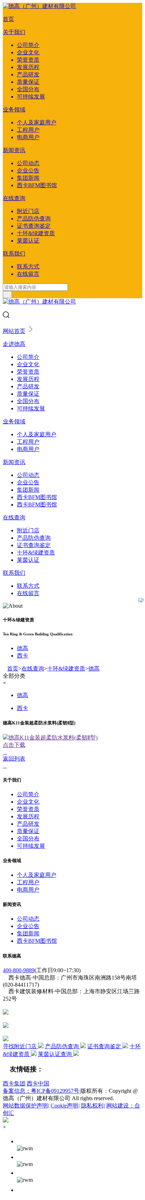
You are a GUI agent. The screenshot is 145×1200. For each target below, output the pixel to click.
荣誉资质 (28, 60)
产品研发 (28, 74)
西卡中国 (38, 1083)
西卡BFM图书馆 (37, 185)
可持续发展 (31, 97)
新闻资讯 (14, 150)
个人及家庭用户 (36, 122)
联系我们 (14, 254)
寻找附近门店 (20, 1046)
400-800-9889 (18, 970)
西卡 (22, 656)
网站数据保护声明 (25, 1106)
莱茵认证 (28, 241)
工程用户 (28, 130)
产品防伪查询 (34, 218)
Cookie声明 (64, 1106)
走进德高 (14, 344)
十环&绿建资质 (36, 233)
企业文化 (28, 52)
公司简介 (28, 45)
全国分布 (28, 89)
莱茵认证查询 (55, 1054)
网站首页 (14, 331)
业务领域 (14, 109)
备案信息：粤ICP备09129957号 (41, 1091)
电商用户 (28, 137)
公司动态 (28, 163)
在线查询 (14, 198)
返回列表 (14, 759)
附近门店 (28, 211)
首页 (8, 19)
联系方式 (28, 267)
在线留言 (28, 274)
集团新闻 (28, 178)
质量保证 (28, 82)
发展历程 (28, 67)
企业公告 (28, 170)
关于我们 (14, 32)
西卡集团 (14, 1083)
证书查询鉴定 (34, 226)
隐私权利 (92, 1106)
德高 (22, 648)
